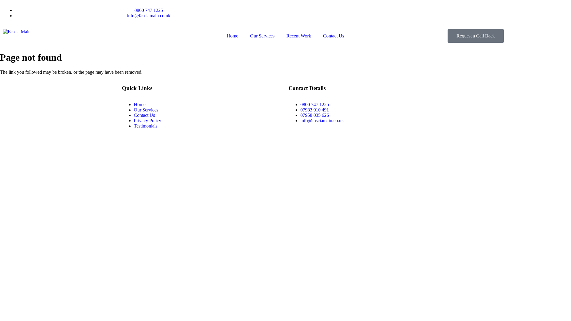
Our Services (262, 35)
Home (232, 35)
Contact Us (333, 35)
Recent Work (298, 35)
